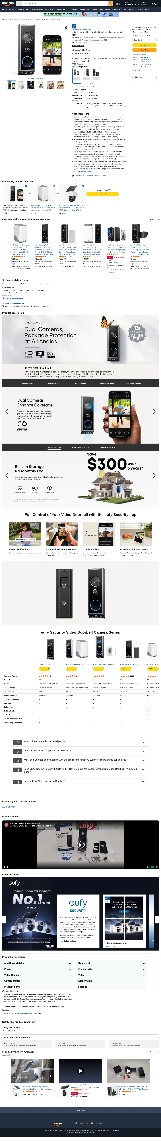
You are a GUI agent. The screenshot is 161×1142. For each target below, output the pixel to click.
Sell (124, 9)
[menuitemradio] (152, 867)
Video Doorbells (56, 19)
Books (107, 9)
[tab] (27, 383)
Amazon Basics (37, 9)
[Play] (4, 867)
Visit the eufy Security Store (82, 30)
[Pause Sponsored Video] (51, 1076)
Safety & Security (26, 19)
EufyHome (144, 57)
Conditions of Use (51, 1130)
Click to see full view (35, 78)
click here (60, 1006)
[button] (4, 9)
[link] (43, 193)
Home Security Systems (41, 19)
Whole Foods (85, 9)
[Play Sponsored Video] (80, 1071)
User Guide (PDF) (9, 807)
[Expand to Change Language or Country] (121, 4)
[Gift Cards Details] (120, 9)
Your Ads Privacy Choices (106, 1130)
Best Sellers (49, 9)
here (53, 1001)
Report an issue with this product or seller (90, 176)
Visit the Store (110, 946)
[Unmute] (156, 867)
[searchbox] (65, 3)
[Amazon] (8, 3)
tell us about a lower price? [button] (28, 1014)
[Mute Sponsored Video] (51, 1080)
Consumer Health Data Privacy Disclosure (82, 1130)
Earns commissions (33, 823)
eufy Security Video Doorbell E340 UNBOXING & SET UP (31, 826)
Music (147, 9)
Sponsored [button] (5, 1055)
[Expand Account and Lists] (138, 4)
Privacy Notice (63, 1130)
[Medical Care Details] (29, 9)
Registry (139, 9)
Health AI (12, 9)
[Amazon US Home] (58, 1124)
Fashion (131, 9)
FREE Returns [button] (77, 64)
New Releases (62, 9)
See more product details (83, 171)
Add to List (138, 77)
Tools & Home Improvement (11, 19)
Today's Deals (98, 9)
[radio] (11, 85)
